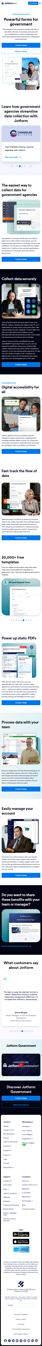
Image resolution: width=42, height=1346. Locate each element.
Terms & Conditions (21, 1314)
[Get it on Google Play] (21, 1234)
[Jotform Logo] (7, 3)
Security (21, 1324)
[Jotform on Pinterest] (24, 1340)
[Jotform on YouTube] (28, 1340)
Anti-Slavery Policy (21, 1334)
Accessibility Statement (21, 1329)
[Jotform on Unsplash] (36, 1340)
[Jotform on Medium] (17, 1340)
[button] (12, 166)
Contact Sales (33, 3)
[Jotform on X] (9, 1340)
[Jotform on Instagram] (32, 1340)
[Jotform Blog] (21, 1340)
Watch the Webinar (21, 1105)
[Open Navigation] (40, 3)
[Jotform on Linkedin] (13, 1340)
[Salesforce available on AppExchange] (21, 1249)
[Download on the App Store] (21, 1241)
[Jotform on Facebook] (5, 1340)
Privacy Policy (21, 1319)
